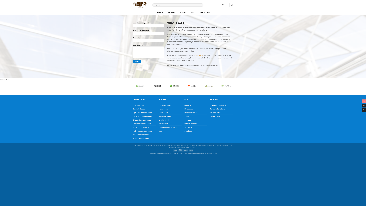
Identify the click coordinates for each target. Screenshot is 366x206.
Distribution (188, 131)
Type (192, 12)
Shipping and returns (218, 105)
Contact (187, 120)
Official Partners (190, 124)
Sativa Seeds (163, 113)
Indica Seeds (163, 109)
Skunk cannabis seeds (141, 138)
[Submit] (201, 5)
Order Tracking (190, 105)
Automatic (171, 12)
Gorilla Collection (139, 109)
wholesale (199, 55)
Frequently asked (190, 113)
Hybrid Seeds (163, 124)
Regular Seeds (164, 120)
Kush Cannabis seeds (141, 135)
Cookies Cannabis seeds (142, 124)
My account (188, 109)
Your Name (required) (141, 23)
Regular (183, 12)
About (186, 116)
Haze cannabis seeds (141, 127)
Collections (204, 12)
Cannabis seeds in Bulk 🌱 (168, 127)
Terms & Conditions (217, 109)
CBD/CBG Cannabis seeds (142, 116)
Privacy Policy (215, 113)
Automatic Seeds (165, 116)
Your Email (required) (141, 30)
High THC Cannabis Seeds (142, 113)
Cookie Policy (215, 116)
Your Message (138, 45)
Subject (136, 38)
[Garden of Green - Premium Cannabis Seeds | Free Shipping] (140, 5)
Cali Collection (138, 105)
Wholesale (188, 127)
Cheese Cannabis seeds (142, 120)
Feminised (159, 12)
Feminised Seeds (165, 105)
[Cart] (232, 5)
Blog (160, 131)
